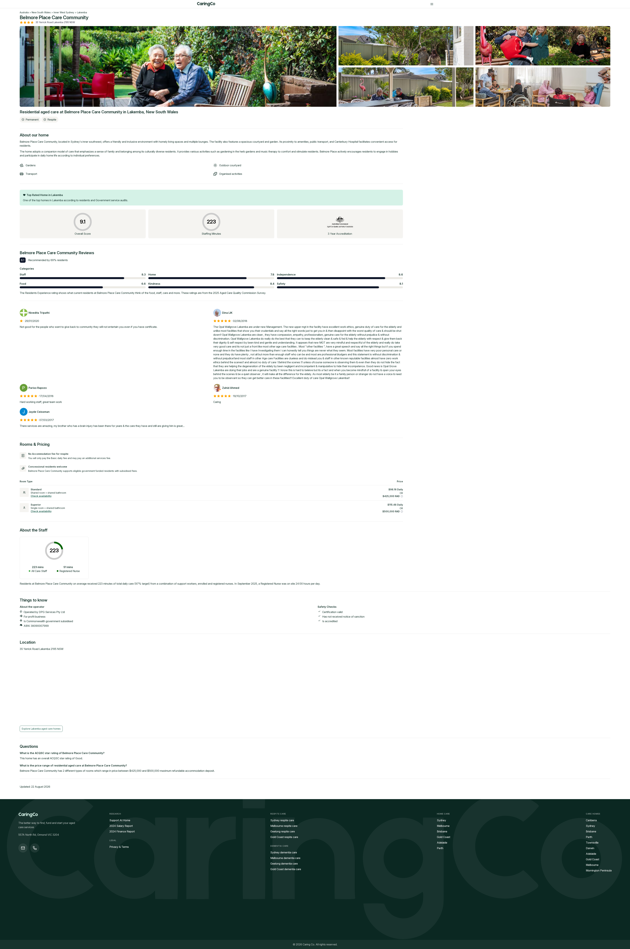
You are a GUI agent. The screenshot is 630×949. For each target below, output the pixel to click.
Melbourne (443, 825)
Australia (24, 12)
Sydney (441, 820)
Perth (440, 848)
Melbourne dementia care (285, 858)
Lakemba (82, 12)
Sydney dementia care (283, 852)
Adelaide (442, 842)
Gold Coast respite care (284, 837)
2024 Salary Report (121, 825)
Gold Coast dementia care (285, 869)
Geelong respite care (282, 831)
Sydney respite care (282, 820)
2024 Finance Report (122, 831)
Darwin (590, 848)
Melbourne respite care (283, 825)
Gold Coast (443, 837)
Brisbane (442, 831)
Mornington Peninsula (599, 870)
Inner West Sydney (64, 12)
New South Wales (41, 12)
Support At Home (119, 820)
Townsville (592, 842)
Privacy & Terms (119, 846)
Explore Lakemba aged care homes (41, 728)
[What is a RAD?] (402, 496)
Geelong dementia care (284, 863)
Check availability (41, 496)
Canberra (591, 820)
